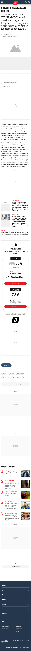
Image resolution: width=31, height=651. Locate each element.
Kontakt (3, 631)
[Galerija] (15, 48)
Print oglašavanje (19, 628)
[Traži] (29, 2)
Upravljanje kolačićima (20, 631)
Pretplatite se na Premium (21, 640)
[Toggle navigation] (2, 2)
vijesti (3, 585)
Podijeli (4, 86)
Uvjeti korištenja (19, 623)
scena (4, 609)
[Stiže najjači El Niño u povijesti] (25, 495)
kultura (4, 604)
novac (4, 599)
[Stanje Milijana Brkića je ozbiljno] (25, 473)
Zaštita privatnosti (5, 626)
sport (3, 590)
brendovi (4, 613)
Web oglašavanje (5, 628)
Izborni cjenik (18, 626)
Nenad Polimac (7, 34)
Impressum (4, 623)
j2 (2, 594)
